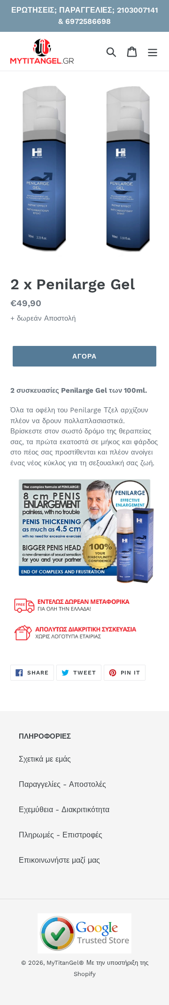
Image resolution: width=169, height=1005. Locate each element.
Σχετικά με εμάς (45, 759)
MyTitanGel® (65, 962)
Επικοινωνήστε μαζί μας (59, 860)
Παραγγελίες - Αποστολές (62, 784)
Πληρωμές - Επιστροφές (60, 834)
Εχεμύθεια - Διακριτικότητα (64, 809)
